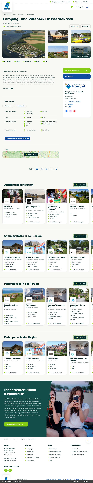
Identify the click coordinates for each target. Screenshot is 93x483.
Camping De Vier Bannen (56, 257)
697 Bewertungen (78, 323)
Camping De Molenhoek (12, 257)
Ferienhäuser (30, 451)
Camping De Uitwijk (77, 206)
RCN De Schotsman (32, 257)
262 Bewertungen (56, 269)
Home (14, 14)
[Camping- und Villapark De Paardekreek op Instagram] (70, 111)
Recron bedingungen (78, 454)
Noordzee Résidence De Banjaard (56, 306)
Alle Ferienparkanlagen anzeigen (16, 138)
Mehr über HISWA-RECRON (15, 424)
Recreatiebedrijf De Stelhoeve (11, 306)
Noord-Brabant (15, 208)
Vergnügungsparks (54, 454)
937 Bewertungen (12, 269)
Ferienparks (80, 7)
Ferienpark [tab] (20, 106)
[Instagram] (10, 470)
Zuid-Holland (37, 210)
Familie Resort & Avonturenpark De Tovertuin (54, 208)
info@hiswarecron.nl (10, 460)
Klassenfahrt (53, 449)
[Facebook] (6, 470)
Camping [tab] (8, 106)
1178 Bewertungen (79, 269)
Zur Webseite (69, 76)
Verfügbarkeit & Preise (72, 70)
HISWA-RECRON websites (79, 451)
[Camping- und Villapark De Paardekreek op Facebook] (66, 111)
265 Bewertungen (78, 222)
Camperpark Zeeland (77, 257)
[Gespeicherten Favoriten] (72, 7)
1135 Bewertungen (35, 222)
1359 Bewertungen (14, 26)
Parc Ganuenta (31, 305)
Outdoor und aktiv (54, 457)
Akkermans (8, 206)
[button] (88, 207)
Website (70, 104)
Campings (30, 449)
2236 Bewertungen (57, 323)
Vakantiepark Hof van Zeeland (77, 306)
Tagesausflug (31, 460)
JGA (50, 460)
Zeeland (13, 259)
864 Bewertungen (56, 222)
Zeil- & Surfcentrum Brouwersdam (33, 207)
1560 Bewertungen (35, 269)
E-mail (69, 106)
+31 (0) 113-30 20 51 (74, 101)
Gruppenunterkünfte (55, 451)
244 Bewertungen (34, 323)
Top (88, 440)
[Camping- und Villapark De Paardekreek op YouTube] (74, 111)
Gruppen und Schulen (33, 457)
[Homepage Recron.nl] (6, 479)
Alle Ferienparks (31, 14)
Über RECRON (76, 449)
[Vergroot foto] (58, 36)
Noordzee (44, 210)
